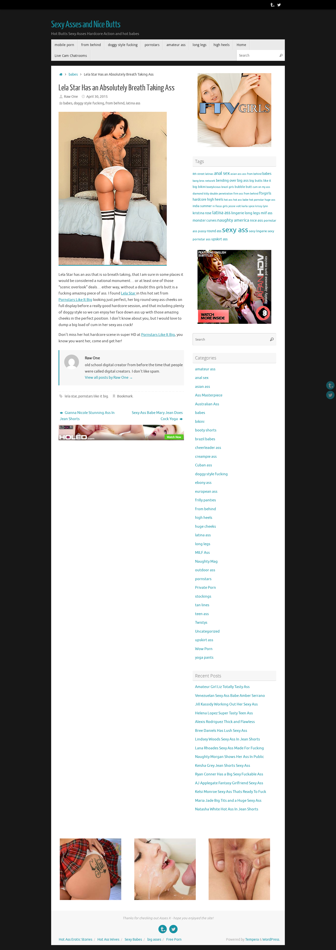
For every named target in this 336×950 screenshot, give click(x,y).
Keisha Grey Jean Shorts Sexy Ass (222, 765)
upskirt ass (219, 239)
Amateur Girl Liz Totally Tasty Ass (222, 687)
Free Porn (174, 939)
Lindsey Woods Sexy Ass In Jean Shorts (227, 739)
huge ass (270, 199)
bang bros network (204, 180)
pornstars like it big (93, 396)
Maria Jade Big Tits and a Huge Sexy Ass (228, 800)
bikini (202, 187)
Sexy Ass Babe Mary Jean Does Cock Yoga (157, 416)
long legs (252, 213)
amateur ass (205, 369)
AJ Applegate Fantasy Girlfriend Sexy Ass (229, 783)
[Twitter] (278, 4)
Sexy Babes (133, 939)
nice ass (256, 220)
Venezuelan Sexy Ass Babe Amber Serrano (230, 695)
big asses (154, 939)
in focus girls (220, 206)
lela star (71, 396)
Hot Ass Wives (108, 939)
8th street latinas (203, 174)
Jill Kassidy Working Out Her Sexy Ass (226, 704)
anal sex (222, 173)
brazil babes (205, 439)
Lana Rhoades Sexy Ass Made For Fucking (229, 748)
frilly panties (205, 500)
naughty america (233, 220)
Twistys (201, 622)
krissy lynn (261, 206)
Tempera (252, 939)
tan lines (202, 605)
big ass (243, 180)
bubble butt (243, 187)
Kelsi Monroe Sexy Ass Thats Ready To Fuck (230, 791)
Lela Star (128, 293)
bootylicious (213, 187)
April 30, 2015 (97, 97)
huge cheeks (205, 526)
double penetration (221, 193)
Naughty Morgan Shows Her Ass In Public (229, 756)
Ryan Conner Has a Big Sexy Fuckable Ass (229, 774)
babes (73, 74)
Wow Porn (204, 649)
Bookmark (125, 396)
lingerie (237, 213)
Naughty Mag (206, 561)
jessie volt (235, 206)
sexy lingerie (258, 231)
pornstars (203, 579)
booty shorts (205, 430)
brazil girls (227, 187)
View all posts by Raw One (109, 377)
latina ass (133, 103)
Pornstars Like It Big (75, 299)
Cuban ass (203, 465)
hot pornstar (256, 199)
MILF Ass (202, 552)
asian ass (236, 174)
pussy (202, 231)
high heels (215, 199)
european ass (206, 491)
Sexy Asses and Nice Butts (85, 25)
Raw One (71, 97)
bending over (226, 180)
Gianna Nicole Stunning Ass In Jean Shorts (87, 416)
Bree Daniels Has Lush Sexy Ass (221, 730)
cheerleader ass (208, 447)
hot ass (228, 199)
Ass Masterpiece (208, 395)
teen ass (202, 614)
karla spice (248, 206)
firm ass (238, 193)
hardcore (199, 199)
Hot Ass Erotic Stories (75, 939)
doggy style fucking (89, 103)
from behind (115, 103)
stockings (203, 596)
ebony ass (203, 482)
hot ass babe (240, 199)
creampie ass (206, 456)
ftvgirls (265, 193)
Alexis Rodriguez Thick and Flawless (225, 722)
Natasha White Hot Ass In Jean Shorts (226, 809)
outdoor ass (205, 570)
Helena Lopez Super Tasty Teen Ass (224, 713)
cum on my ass (261, 187)
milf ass (266, 213)
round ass (214, 231)
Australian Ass (207, 404)
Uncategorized (207, 631)
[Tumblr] (272, 4)
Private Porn (205, 587)
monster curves (204, 220)
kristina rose (202, 213)
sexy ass (235, 229)
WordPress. (271, 939)
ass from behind (251, 174)
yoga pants (204, 657)
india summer (202, 206)
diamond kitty (201, 193)
